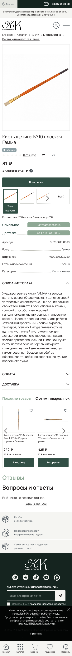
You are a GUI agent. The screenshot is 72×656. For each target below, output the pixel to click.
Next (45, 198)
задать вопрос (36, 503)
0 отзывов (29, 155)
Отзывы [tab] (13, 477)
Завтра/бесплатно (48, 225)
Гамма (66, 249)
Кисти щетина (61, 271)
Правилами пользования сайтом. (36, 623)
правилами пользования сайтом (47, 604)
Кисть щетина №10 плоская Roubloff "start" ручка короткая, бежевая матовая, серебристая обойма (18, 438)
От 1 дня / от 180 (42, 233)
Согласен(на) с (38, 604)
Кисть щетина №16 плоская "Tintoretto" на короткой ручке (53, 438)
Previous (8, 437)
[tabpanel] (36, 501)
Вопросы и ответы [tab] (27, 487)
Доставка (10, 384)
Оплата (8, 374)
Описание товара (17, 283)
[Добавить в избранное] (31, 410)
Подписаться (60, 595)
